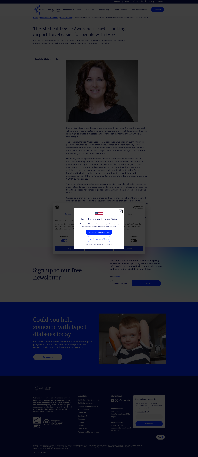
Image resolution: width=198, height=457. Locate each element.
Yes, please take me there (99, 232)
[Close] (121, 211)
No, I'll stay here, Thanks (99, 239)
